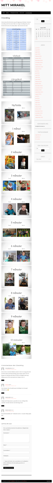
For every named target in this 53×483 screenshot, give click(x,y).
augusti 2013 (38, 94)
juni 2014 (37, 73)
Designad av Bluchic (48, 481)
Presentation (14, 12)
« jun (36, 39)
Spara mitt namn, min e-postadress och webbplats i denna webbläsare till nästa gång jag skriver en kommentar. (15, 463)
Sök (43, 21)
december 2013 (39, 85)
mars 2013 (37, 104)
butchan (6, 384)
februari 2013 (38, 106)
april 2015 (37, 52)
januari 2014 (38, 83)
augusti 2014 (38, 68)
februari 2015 (38, 56)
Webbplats (5, 455)
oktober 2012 (38, 115)
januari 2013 (38, 109)
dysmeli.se (37, 137)
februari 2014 (38, 81)
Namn (5, 445)
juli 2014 (37, 71)
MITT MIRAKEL (13, 5)
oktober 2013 (38, 90)
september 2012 (39, 117)
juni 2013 (37, 98)
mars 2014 (37, 79)
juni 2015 (37, 47)
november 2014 (38, 62)
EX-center (37, 139)
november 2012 (38, 113)
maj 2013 (37, 100)
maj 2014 (37, 75)
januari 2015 (38, 58)
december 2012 (39, 111)
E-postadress (6, 450)
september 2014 (39, 66)
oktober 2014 (38, 64)
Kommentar (6, 433)
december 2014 (39, 60)
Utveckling (29, 12)
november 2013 (38, 87)
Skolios (22, 12)
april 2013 (37, 102)
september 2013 (39, 92)
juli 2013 (37, 96)
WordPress (24, 481)
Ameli (7, 12)
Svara (3, 380)
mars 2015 (37, 54)
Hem (3, 12)
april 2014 (37, 77)
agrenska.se (38, 134)
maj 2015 (37, 50)
